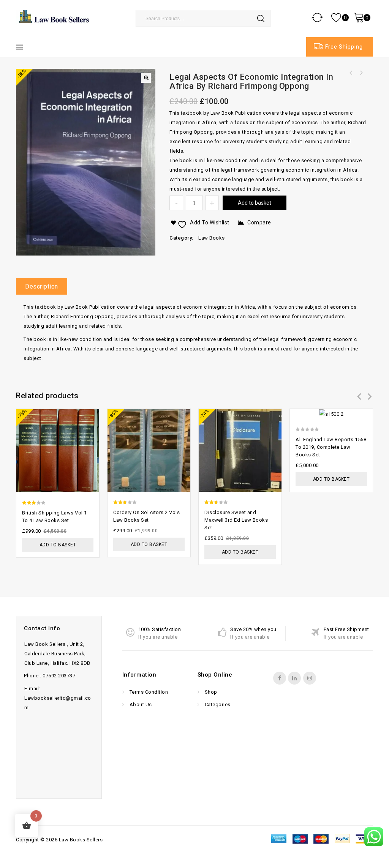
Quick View (89, 428)
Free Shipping (344, 47)
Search (260, 18)
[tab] (44, 286)
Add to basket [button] (58, 544)
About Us (140, 704)
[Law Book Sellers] (54, 17)
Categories (217, 704)
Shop (210, 692)
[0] (337, 17)
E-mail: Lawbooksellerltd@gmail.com (57, 698)
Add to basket (254, 203)
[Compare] (89, 413)
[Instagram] (309, 678)
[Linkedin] (294, 678)
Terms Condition (148, 692)
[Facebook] (279, 678)
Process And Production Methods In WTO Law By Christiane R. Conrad (351, 73)
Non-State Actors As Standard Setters (361, 73)
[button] (146, 78)
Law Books (211, 238)
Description (41, 286)
